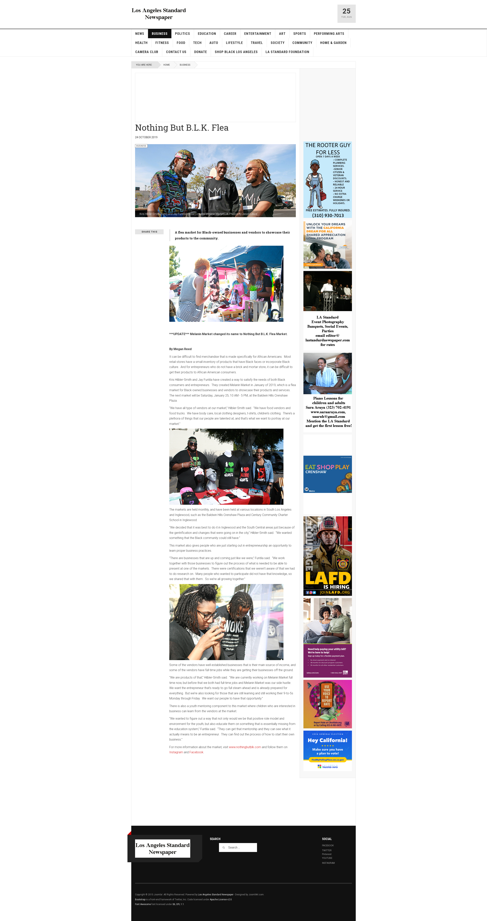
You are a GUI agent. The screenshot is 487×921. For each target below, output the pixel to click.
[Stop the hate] (327, 704)
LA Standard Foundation (287, 52)
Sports (299, 34)
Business (160, 34)
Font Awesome (143, 904)
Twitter (327, 850)
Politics (182, 34)
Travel (257, 43)
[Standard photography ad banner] (327, 310)
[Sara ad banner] (327, 392)
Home (166, 65)
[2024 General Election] (327, 751)
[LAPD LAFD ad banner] (327, 556)
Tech (197, 43)
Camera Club (146, 52)
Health (141, 43)
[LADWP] (327, 638)
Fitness (162, 43)
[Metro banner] (327, 474)
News (139, 34)
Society (278, 43)
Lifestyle (234, 43)
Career (230, 34)
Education (207, 34)
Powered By (334, 897)
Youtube (327, 858)
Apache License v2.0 (221, 899)
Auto (213, 43)
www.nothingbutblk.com (245, 747)
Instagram (176, 752)
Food (181, 43)
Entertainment (257, 34)
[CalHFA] (327, 244)
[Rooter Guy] (327, 179)
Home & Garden (333, 43)
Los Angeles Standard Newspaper (215, 894)
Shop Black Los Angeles (236, 52)
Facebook (196, 752)
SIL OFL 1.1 (178, 904)
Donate (200, 52)
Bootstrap (140, 899)
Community (302, 43)
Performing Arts (329, 34)
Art (282, 34)
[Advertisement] (227, 97)
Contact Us (176, 52)
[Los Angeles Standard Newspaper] (158, 14)
